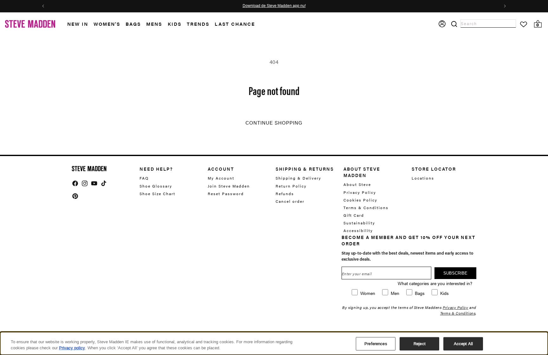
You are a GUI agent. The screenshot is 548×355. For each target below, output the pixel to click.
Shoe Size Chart (157, 193)
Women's (107, 23)
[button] (80, 24)
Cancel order (290, 201)
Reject (420, 343)
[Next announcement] (505, 6)
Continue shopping (274, 123)
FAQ (144, 178)
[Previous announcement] (43, 6)
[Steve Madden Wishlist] (523, 24)
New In (77, 23)
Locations (423, 178)
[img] (75, 183)
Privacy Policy (359, 192)
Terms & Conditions (365, 207)
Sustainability (359, 223)
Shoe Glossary (156, 186)
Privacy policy (72, 348)
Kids (174, 23)
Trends (198, 23)
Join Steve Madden (229, 186)
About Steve (357, 184)
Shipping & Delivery (298, 178)
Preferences (375, 343)
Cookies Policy (360, 200)
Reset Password (226, 193)
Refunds (285, 193)
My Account (221, 178)
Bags (133, 23)
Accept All (463, 343)
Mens (154, 23)
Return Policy (291, 186)
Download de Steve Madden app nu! (274, 6)
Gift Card (353, 215)
